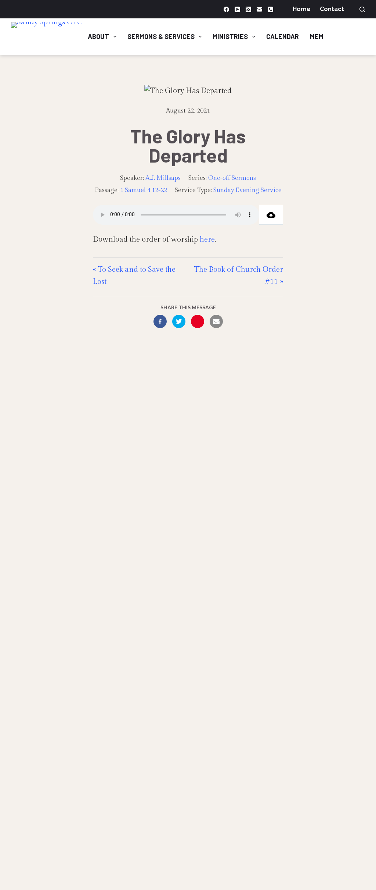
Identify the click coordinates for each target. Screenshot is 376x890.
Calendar (282, 36)
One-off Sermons (232, 178)
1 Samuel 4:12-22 (143, 190)
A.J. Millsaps (163, 178)
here (207, 239)
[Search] (362, 9)
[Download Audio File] (271, 215)
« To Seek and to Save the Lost (134, 275)
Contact (332, 9)
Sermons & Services (161, 36)
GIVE (350, 36)
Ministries (230, 36)
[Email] (259, 9)
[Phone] (270, 9)
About (98, 36)
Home (302, 9)
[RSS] (248, 9)
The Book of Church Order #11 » (238, 275)
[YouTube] (237, 9)
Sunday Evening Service (247, 190)
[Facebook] (226, 9)
